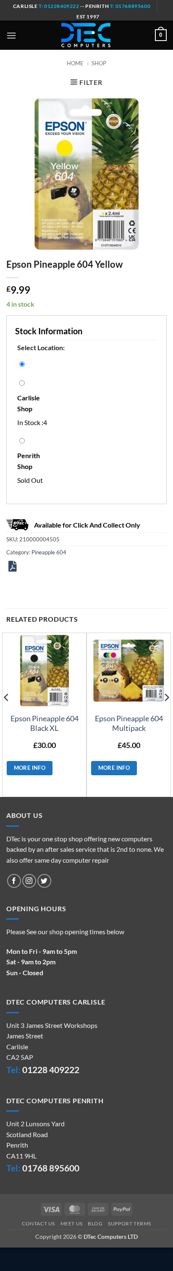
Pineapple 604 (48, 552)
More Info (30, 767)
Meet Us (71, 1223)
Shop (99, 63)
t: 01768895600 (130, 6)
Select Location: (41, 347)
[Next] (166, 714)
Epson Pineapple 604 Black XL (44, 723)
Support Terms (129, 1223)
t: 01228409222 (58, 6)
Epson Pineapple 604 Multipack (129, 723)
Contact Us (38, 1223)
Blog (95, 1223)
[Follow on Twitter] (44, 881)
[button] (11, 35)
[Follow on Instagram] (29, 881)
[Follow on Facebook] (14, 881)
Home (75, 63)
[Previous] (7, 714)
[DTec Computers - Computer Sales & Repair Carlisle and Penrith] (86, 35)
